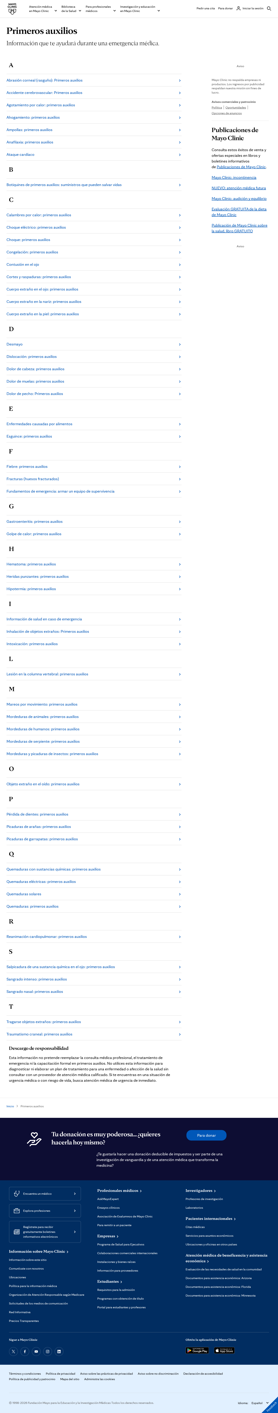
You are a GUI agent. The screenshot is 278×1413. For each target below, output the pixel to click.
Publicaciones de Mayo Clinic (241, 166)
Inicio (10, 1106)
